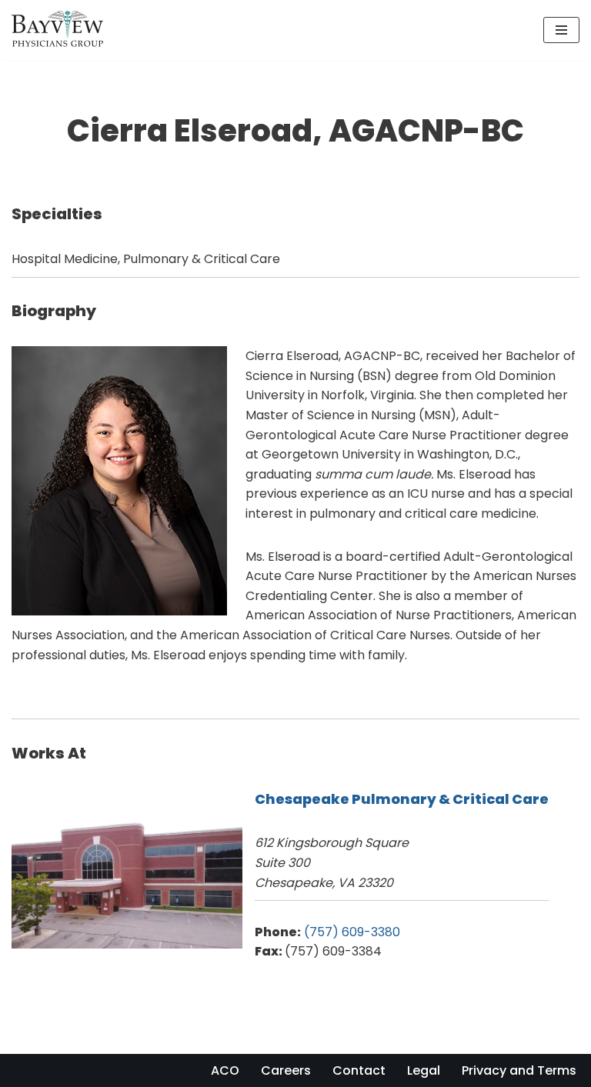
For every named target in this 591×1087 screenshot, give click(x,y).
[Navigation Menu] (561, 30)
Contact (359, 1070)
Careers (286, 1070)
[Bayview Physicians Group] (61, 30)
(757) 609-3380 (352, 932)
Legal (423, 1070)
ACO (225, 1070)
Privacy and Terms (519, 1070)
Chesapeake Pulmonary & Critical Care (402, 799)
